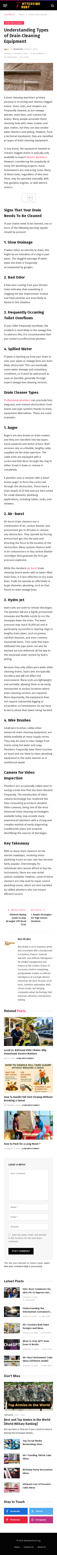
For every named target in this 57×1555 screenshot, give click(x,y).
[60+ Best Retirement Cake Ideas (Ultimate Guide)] (12, 1361)
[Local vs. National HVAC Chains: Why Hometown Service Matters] (28, 1031)
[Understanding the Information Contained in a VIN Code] (12, 1311)
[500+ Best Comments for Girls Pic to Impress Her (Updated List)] (12, 1292)
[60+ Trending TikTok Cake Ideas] (12, 1458)
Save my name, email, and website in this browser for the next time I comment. (27, 1238)
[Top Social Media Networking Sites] (12, 1444)
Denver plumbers (36, 157)
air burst (32, 568)
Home (17, 1547)
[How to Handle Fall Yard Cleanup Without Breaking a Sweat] (28, 1078)
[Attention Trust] (28, 5)
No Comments (39, 53)
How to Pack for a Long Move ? (22, 1143)
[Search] (52, 5)
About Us (42, 1547)
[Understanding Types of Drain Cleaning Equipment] (28, 76)
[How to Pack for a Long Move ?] (28, 1125)
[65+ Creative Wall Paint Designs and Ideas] (12, 1328)
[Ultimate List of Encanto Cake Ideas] (12, 1487)
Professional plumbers (17, 400)
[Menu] (5, 5)
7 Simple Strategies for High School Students (41, 918)
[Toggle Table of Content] (28, 197)
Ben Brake (18, 49)
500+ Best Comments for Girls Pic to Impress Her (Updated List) (37, 1292)
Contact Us (29, 1547)
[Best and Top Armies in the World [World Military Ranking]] (28, 1396)
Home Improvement (14, 23)
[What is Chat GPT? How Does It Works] (12, 1344)
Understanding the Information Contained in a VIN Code (37, 1311)
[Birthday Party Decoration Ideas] (12, 1473)
